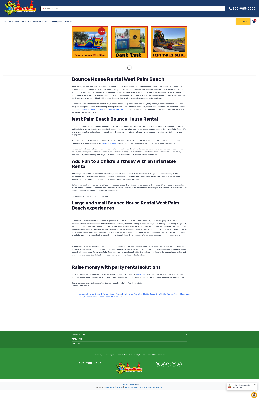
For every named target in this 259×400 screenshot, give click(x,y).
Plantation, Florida (141, 294)
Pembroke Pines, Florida (94, 297)
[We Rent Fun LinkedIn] (174, 364)
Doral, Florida (127, 294)
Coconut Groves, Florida (114, 297)
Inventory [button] (8, 21)
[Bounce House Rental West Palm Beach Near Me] (129, 42)
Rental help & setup (35, 21)
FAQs (154, 355)
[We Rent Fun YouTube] (163, 364)
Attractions (78, 339)
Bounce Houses (109, 387)
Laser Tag (119, 387)
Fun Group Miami (128, 385)
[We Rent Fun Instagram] (179, 364)
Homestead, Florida (86, 294)
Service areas (78, 334)
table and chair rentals (117, 109)
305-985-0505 (90, 363)
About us (68, 21)
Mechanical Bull (149, 387)
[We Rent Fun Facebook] (158, 364)
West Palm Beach (109, 143)
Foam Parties (128, 387)
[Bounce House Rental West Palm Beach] (90, 42)
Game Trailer (138, 387)
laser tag (141, 274)
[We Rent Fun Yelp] (168, 364)
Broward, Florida (101, 294)
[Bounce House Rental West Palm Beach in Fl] (169, 42)
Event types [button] (19, 21)
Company (76, 344)
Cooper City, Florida (158, 294)
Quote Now (243, 21)
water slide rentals (95, 109)
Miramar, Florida (172, 294)
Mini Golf (159, 387)
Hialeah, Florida (115, 294)
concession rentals (79, 109)
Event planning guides (53, 21)
